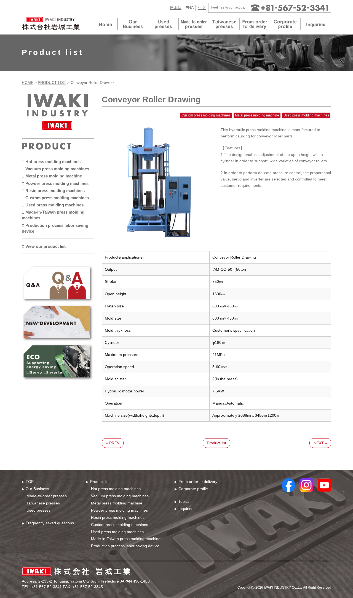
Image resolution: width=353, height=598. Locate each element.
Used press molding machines (117, 532)
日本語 (175, 8)
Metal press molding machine (116, 503)
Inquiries (185, 508)
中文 (202, 8)
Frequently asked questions (50, 523)
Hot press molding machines (116, 489)
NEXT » (320, 443)
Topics (183, 501)
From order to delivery (197, 481)
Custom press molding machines (119, 524)
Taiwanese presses (43, 503)
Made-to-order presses (46, 496)
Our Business (37, 489)
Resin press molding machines (118, 517)
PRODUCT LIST (52, 82)
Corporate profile (193, 489)
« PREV (112, 443)
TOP (30, 481)
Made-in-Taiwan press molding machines (126, 538)
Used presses (38, 510)
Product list (216, 443)
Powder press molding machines (119, 510)
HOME (27, 82)
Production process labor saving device (125, 546)
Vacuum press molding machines (120, 496)
